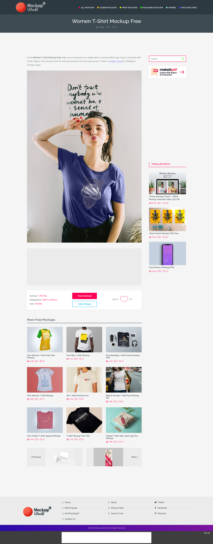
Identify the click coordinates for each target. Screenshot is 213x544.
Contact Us (70, 519)
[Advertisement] (106, 44)
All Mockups (87, 8)
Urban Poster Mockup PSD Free (163, 233)
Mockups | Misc (189, 8)
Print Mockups (129, 8)
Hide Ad (207, 533)
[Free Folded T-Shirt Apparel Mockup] (45, 420)
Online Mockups (84, 304)
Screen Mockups (108, 8)
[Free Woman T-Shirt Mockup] (45, 379)
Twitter (161, 502)
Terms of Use (117, 513)
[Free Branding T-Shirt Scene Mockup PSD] (124, 339)
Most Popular (71, 508)
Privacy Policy (117, 508)
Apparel (172, 8)
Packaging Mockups (153, 8)
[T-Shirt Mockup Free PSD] (84, 420)
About (114, 502)
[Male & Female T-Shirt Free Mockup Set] (124, 379)
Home (68, 502)
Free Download (85, 296)
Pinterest (162, 513)
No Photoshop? (72, 513)
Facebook (162, 508)
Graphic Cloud (115, 61)
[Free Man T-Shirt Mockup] (84, 339)
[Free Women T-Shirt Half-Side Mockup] (45, 339)
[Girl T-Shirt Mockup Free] (84, 379)
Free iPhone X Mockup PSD (161, 267)
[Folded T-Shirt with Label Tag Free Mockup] (124, 420)
